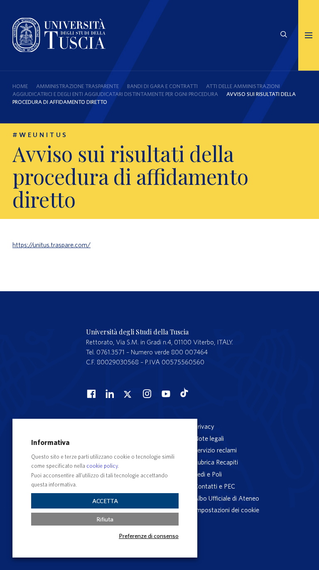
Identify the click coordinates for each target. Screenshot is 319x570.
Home (20, 86)
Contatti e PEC (214, 486)
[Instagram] (146, 393)
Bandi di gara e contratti (162, 86)
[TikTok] (184, 394)
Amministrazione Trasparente (77, 86)
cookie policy (102, 466)
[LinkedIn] (109, 393)
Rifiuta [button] (104, 519)
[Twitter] (127, 393)
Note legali (209, 438)
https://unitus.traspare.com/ (51, 244)
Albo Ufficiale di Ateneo (226, 498)
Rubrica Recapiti (216, 462)
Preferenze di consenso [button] (149, 535)
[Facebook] (90, 393)
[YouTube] (165, 393)
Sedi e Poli (208, 474)
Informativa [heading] (50, 442)
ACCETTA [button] (105, 500)
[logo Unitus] (59, 49)
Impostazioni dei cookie (226, 509)
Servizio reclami (215, 450)
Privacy (204, 426)
